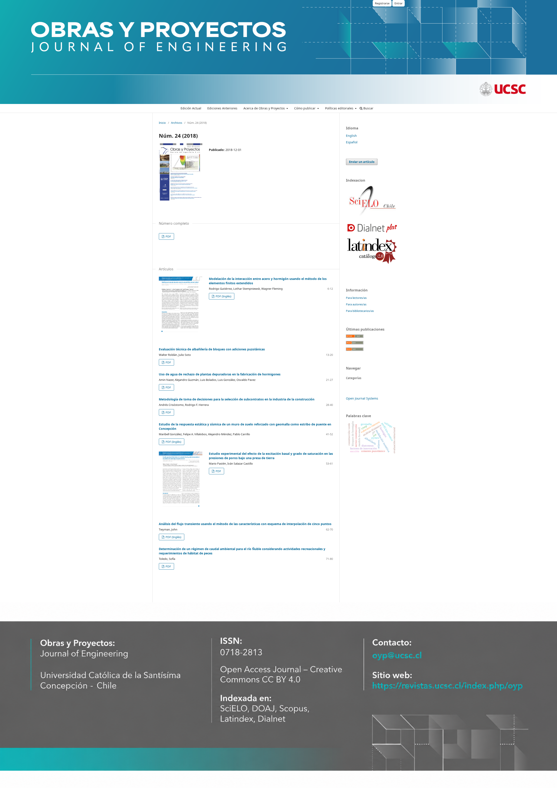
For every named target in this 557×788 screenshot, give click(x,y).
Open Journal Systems (362, 398)
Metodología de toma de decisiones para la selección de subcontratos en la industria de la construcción (236, 399)
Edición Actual (191, 108)
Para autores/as (356, 304)
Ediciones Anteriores (222, 108)
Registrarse (382, 3)
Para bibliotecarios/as (360, 311)
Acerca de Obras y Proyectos (264, 108)
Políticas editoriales (339, 108)
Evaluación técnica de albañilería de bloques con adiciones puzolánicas (212, 349)
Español (351, 142)
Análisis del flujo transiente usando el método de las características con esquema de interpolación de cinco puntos (245, 524)
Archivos (176, 123)
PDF (168, 236)
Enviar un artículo (361, 162)
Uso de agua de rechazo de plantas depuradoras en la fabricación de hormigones (219, 374)
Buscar (367, 108)
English (351, 136)
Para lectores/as (356, 298)
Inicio (162, 123)
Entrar (398, 3)
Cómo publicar (305, 108)
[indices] (372, 216)
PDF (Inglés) (223, 296)
